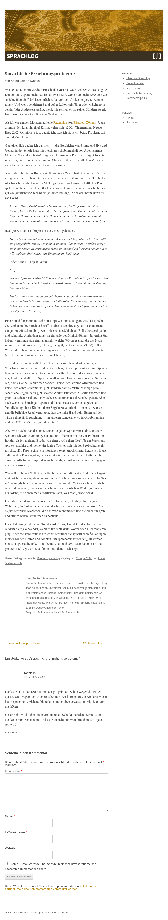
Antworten (11, 732)
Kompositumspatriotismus (23, 643)
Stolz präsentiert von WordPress (51, 912)
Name (10, 816)
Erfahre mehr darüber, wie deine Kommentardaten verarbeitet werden (52, 887)
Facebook (132, 122)
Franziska (29, 673)
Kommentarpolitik (136, 98)
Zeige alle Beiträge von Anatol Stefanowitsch (54, 612)
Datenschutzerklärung (139, 93)
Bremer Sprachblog (48, 558)
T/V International (95, 643)
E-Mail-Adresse (16, 832)
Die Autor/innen (135, 83)
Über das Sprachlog (138, 78)
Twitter (130, 117)
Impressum (133, 88)
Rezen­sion (60, 122)
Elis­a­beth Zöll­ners (85, 122)
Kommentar (13, 771)
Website (10, 848)
